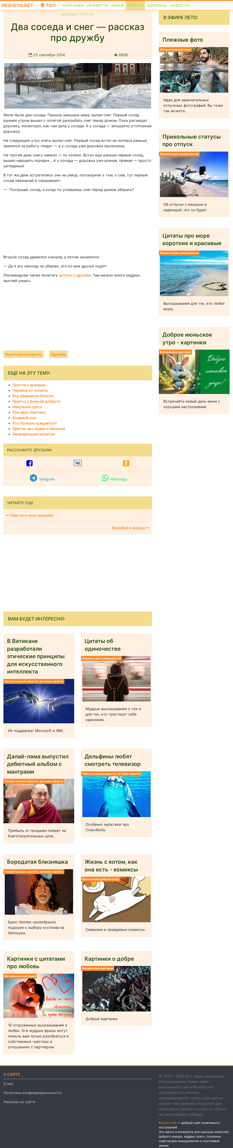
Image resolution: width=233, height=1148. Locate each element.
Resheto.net (17, 5)
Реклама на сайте (19, 1102)
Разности (97, 5)
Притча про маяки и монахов (39, 428)
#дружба (58, 354)
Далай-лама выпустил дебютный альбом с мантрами (37, 764)
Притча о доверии (29, 385)
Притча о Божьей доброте (37, 401)
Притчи (135, 5)
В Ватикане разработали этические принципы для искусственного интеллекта (36, 656)
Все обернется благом (33, 396)
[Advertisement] (37, 224)
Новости (179, 5)
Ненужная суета (27, 406)
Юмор (117, 5)
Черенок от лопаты (30, 390)
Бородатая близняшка (37, 861)
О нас (8, 1083)
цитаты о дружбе (75, 275)
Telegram (47, 479)
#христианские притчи (23, 354)
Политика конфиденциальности (32, 1092)
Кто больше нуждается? (35, 423)
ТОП (50, 5)
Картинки (73, 5)
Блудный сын (24, 417)
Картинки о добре (109, 958)
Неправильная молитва (34, 434)
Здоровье (157, 5)
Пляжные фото (182, 39)
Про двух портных (29, 412)
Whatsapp (118, 479)
